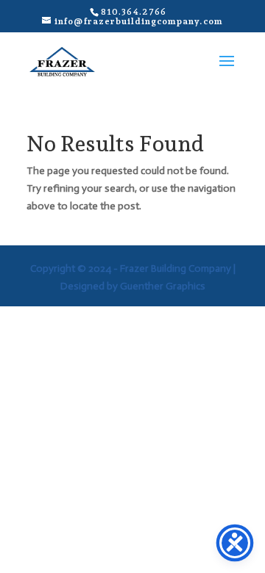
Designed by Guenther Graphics (132, 286)
